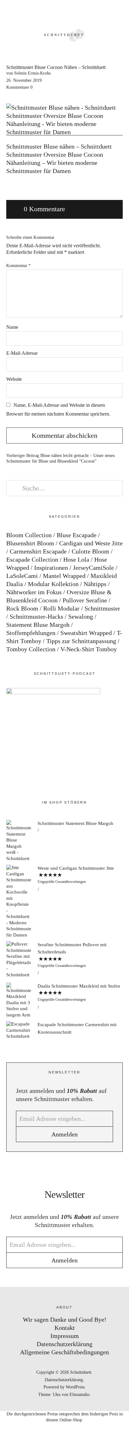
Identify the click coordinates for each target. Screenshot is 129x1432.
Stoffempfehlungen (30, 632)
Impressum (64, 1335)
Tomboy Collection (30, 649)
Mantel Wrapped (64, 575)
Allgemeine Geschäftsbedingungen (64, 1352)
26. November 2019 (24, 80)
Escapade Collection (32, 559)
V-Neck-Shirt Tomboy (88, 649)
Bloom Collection (29, 535)
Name (12, 327)
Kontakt (64, 1327)
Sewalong (80, 616)
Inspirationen (51, 567)
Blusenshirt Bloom (30, 543)
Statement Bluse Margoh (38, 624)
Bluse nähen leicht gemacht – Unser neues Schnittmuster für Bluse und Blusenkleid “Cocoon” (60, 458)
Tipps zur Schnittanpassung (81, 640)
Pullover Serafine (85, 600)
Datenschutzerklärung (64, 1343)
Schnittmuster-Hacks (36, 616)
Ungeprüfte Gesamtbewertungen (62, 881)
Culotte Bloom (90, 551)
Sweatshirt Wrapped (86, 632)
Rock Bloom (22, 608)
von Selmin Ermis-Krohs (28, 73)
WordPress (75, 1387)
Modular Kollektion (53, 583)
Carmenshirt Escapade (38, 551)
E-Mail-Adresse (22, 353)
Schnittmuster (102, 608)
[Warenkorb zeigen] (120, 12)
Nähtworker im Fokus (34, 592)
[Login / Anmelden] (102, 12)
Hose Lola (76, 559)
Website (14, 379)
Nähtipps (95, 583)
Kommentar (18, 265)
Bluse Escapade (76, 535)
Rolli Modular (61, 608)
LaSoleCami (22, 575)
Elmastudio (80, 1394)
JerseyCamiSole (93, 567)
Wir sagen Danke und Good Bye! (64, 1319)
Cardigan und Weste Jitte (91, 543)
